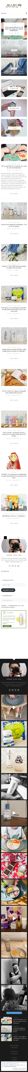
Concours (14, 1057)
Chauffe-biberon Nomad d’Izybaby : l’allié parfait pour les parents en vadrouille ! (14, 350)
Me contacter (14, 1051)
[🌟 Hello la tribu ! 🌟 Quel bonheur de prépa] (14, 892)
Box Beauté (22, 513)
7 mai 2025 (15, 270)
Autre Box (11, 513)
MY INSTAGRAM (14, 108)
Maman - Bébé (16, 222)
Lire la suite (14, 193)
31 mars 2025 (15, 353)
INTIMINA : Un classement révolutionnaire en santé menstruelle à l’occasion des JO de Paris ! (14, 476)
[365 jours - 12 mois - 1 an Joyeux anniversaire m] (14, 971)
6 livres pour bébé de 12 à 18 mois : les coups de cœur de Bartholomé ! (14, 28)
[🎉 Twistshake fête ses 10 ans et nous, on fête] (14, 707)
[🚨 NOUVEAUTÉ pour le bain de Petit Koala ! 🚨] (14, 786)
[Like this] (20, 228)
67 (18, 537)
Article (14, 24)
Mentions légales (14, 1045)
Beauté (16, 513)
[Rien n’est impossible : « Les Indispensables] (14, 918)
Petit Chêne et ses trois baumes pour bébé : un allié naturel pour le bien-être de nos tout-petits (14, 309)
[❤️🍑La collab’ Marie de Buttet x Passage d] (14, 866)
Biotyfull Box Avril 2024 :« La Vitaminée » (14, 516)
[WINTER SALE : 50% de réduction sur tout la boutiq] (14, 945)
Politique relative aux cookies (10, 1066)
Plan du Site (14, 1047)
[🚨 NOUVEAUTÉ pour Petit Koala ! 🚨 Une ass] (14, 839)
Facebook (5, 571)
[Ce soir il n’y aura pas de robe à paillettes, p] (14, 997)
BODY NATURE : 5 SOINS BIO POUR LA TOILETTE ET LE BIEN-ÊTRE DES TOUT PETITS (14, 434)
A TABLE (14, 128)
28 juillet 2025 (15, 228)
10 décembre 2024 (15, 395)
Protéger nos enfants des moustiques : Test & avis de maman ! (14, 225)
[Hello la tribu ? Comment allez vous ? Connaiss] (14, 813)
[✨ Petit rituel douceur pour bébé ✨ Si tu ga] (14, 734)
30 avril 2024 (15, 518)
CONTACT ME (14, 88)
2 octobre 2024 (15, 438)
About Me (14, 1059)
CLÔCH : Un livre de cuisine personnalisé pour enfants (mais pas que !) (14, 392)
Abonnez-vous (8, 590)
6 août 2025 (15, 170)
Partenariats (14, 1053)
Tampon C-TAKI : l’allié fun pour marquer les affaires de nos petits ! (14, 267)
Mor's (10, 170)
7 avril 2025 (15, 313)
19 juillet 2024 (15, 480)
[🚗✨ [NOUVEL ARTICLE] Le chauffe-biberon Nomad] (14, 760)
